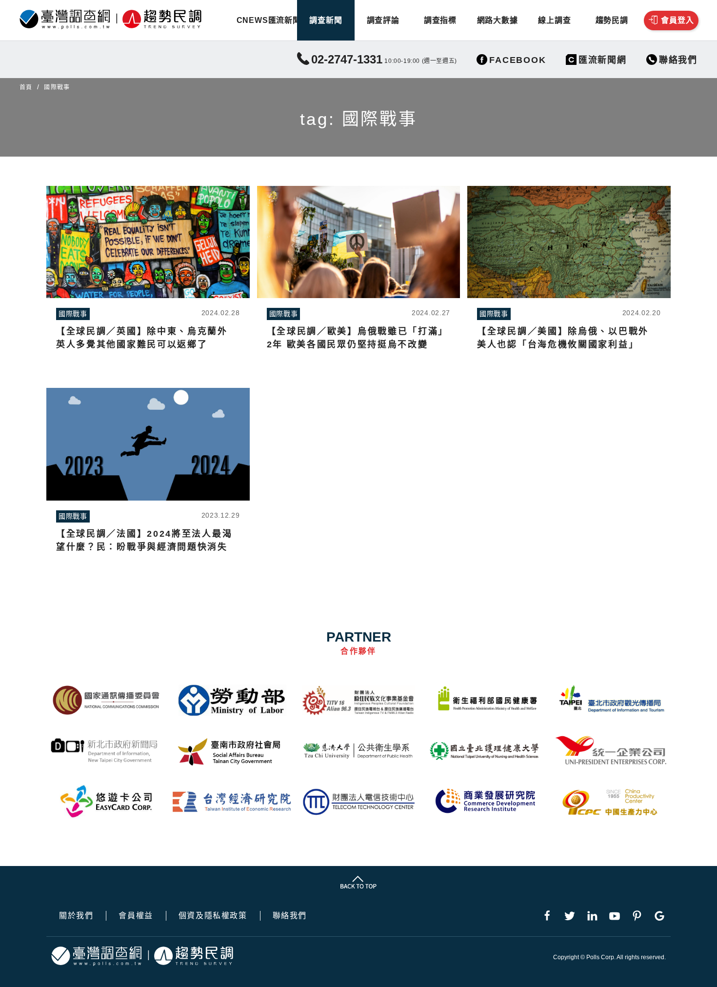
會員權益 (136, 916)
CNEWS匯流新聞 (268, 20)
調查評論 (383, 20)
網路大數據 (497, 20)
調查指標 (440, 20)
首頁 (26, 87)
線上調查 (554, 20)
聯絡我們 (290, 916)
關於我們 (76, 916)
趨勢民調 (612, 20)
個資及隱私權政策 (213, 916)
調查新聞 (325, 20)
